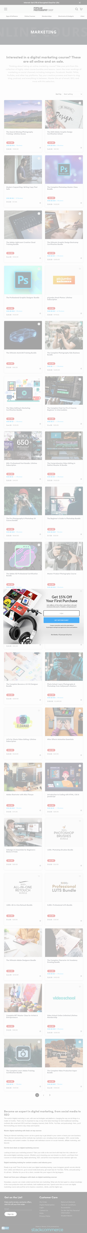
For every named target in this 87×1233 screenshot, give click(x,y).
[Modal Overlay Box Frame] (43, 616)
